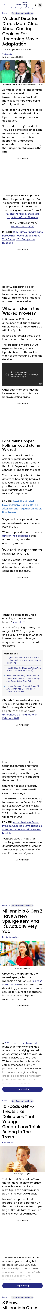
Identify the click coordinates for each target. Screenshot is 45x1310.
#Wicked (33, 213)
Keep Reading (22, 1089)
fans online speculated (16, 535)
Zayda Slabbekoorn (11, 937)
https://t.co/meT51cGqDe (22, 217)
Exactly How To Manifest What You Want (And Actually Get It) (23, 669)
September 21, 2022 (22, 226)
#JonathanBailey (16, 213)
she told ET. (19, 622)
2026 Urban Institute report (20, 1043)
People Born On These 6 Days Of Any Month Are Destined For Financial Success (22, 689)
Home (4, 13)
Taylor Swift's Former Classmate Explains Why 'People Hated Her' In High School (23, 660)
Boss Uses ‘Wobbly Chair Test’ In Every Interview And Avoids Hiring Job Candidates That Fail (23, 678)
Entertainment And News (22, 13)
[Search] (34, 5)
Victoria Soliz (8, 54)
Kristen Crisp (8, 1142)
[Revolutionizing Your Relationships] (22, 4)
